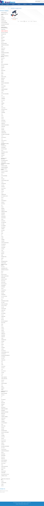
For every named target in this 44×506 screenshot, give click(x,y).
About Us (7, 4)
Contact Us (25, 4)
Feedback (19, 4)
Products (13, 4)
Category (31, 4)
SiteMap (28, 502)
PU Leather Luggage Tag (14, 18)
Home (2, 4)
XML (30, 502)
